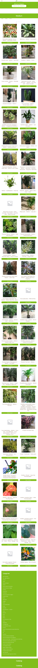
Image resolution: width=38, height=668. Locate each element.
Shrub (4, 597)
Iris (3, 632)
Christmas (5, 592)
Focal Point (5, 591)
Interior (4, 584)
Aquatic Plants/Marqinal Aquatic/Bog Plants (11, 629)
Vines (4, 611)
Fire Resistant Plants (6, 645)
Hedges (4, 601)
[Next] (21, 21)
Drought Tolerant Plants (7, 650)
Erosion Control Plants (7, 644)
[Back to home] (19, 1)
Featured (4, 634)
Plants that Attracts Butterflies (8, 635)
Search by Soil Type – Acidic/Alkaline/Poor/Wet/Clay (12, 639)
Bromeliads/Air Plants (7, 625)
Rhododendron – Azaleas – (8, 609)
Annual (4, 579)
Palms (4, 617)
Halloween (5, 599)
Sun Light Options (6, 578)
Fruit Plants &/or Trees (7, 619)
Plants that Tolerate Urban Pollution (9, 640)
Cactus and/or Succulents (7, 586)
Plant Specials (5, 652)
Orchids (4, 627)
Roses (4, 606)
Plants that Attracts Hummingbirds (9, 637)
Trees (4, 581)
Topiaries (4, 607)
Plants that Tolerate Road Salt (8, 642)
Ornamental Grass (6, 604)
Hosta (4, 602)
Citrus (4, 630)
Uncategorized (5, 624)
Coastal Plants (5, 596)
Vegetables (5, 622)
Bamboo (4, 612)
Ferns (4, 614)
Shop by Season (6, 583)
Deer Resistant (5, 576)
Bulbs (4, 616)
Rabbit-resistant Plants (7, 647)
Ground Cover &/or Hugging (8, 594)
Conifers (4, 589)
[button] (1, 1)
